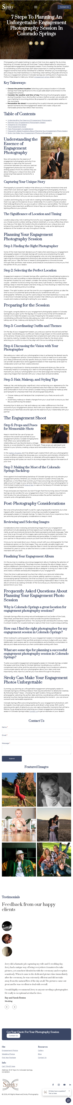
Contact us (33, 711)
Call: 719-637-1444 (8, 1066)
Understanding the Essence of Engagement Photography (30, 120)
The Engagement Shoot (17, 127)
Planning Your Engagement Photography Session (27, 122)
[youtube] (64, 1085)
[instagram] (59, 1085)
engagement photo (42, 77)
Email (4, 735)
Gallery (41, 1050)
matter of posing (15, 453)
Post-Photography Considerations (20, 129)
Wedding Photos (8, 1054)
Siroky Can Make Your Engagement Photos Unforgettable (30, 133)
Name (5, 727)
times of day (29, 485)
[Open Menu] (35, 7)
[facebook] (53, 1085)
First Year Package (9, 1058)
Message (6, 743)
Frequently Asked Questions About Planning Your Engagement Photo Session (38, 131)
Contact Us (42, 1058)
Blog (40, 1054)
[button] (14, 1007)
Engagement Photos (10, 1050)
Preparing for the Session (17, 125)
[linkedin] (70, 1085)
